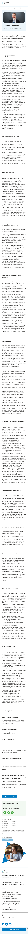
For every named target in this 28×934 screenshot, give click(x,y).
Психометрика (18, 882)
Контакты (14, 877)
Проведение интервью (8, 884)
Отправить (7, 839)
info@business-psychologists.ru (9, 898)
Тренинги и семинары (8, 882)
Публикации (21, 875)
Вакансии (4, 877)
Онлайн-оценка (13, 875)
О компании (5, 875)
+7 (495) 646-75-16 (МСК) (8, 917)
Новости (9, 877)
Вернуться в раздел (9, 796)
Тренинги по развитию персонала (16, 885)
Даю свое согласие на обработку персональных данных (13, 830)
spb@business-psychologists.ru (9, 909)
